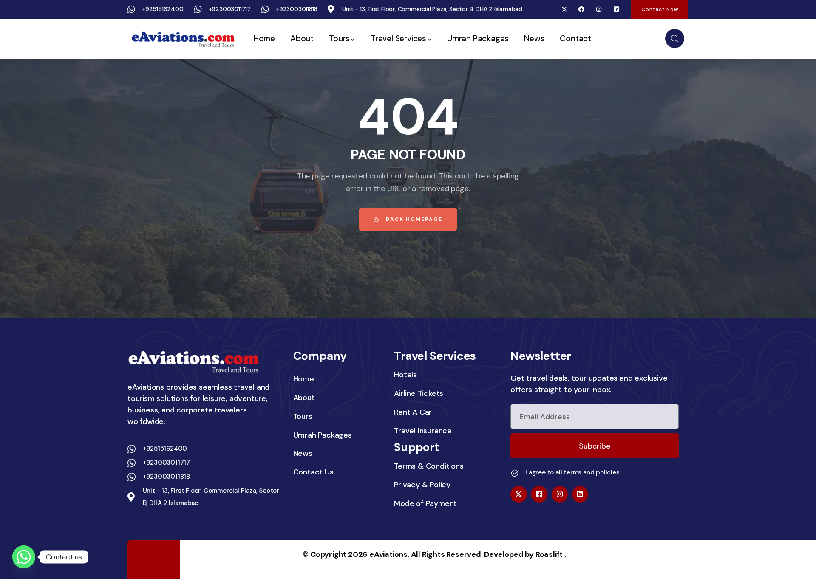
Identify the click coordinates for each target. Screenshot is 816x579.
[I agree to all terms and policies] (514, 473)
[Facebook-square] (539, 494)
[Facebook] (581, 9)
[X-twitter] (564, 9)
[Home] (183, 38)
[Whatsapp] (23, 556)
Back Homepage (413, 219)
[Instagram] (599, 9)
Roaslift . (551, 554)
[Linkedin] (616, 9)
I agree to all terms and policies (572, 472)
